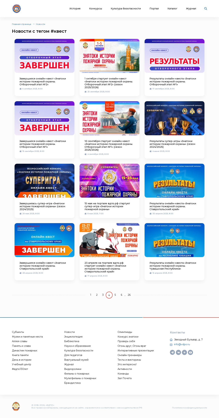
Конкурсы (95, 8)
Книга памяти (20, 355)
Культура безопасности (126, 8)
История (74, 8)
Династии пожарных (24, 350)
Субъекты (18, 332)
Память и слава (21, 345)
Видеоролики (72, 369)
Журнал (191, 8)
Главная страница (21, 24)
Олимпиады (125, 332)
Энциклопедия (73, 336)
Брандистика (72, 382)
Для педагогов (73, 355)
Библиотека (71, 341)
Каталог (172, 8)
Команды (123, 373)
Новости (40, 24)
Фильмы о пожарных (76, 373)
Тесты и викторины (129, 359)
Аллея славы (19, 341)
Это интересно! (127, 364)
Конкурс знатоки (128, 336)
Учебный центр (21, 364)
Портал (154, 8)
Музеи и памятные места (27, 336)
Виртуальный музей (76, 359)
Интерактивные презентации (136, 350)
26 (129, 294)
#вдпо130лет (20, 369)
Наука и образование (77, 345)
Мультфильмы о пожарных (80, 378)
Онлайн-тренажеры (130, 355)
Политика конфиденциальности (189, 407)
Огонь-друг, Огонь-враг (132, 345)
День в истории (21, 359)
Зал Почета (125, 378)
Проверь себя (126, 341)
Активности (125, 369)
